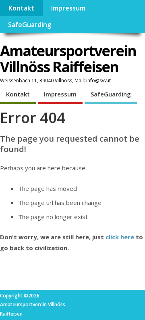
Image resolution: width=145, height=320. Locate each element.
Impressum (68, 8)
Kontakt (21, 8)
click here (120, 237)
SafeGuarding (29, 24)
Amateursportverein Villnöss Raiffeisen (68, 59)
